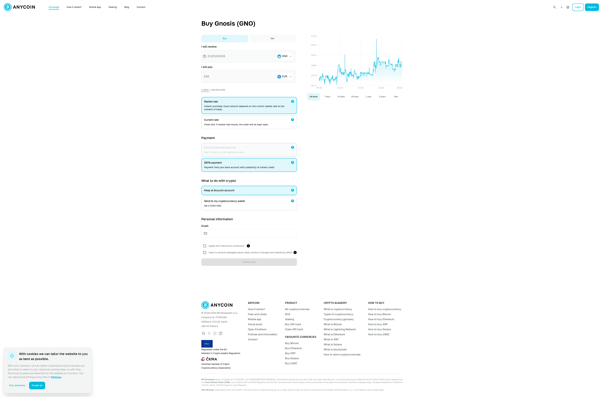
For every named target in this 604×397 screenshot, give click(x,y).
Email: (205, 225)
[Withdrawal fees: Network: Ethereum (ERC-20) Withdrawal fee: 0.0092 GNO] (292, 201)
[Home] (19, 7)
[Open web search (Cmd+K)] (554, 7)
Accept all (37, 385)
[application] (355, 63)
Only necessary (17, 385)
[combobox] (286, 56)
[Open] (290, 56)
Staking (113, 7)
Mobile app (95, 7)
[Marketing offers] (295, 252)
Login (578, 7)
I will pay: (207, 66)
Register (591, 7)
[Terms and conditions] (248, 246)
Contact (141, 7)
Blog (126, 7)
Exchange (54, 7)
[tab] (224, 38)
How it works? (74, 7)
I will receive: (209, 46)
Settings (56, 377)
